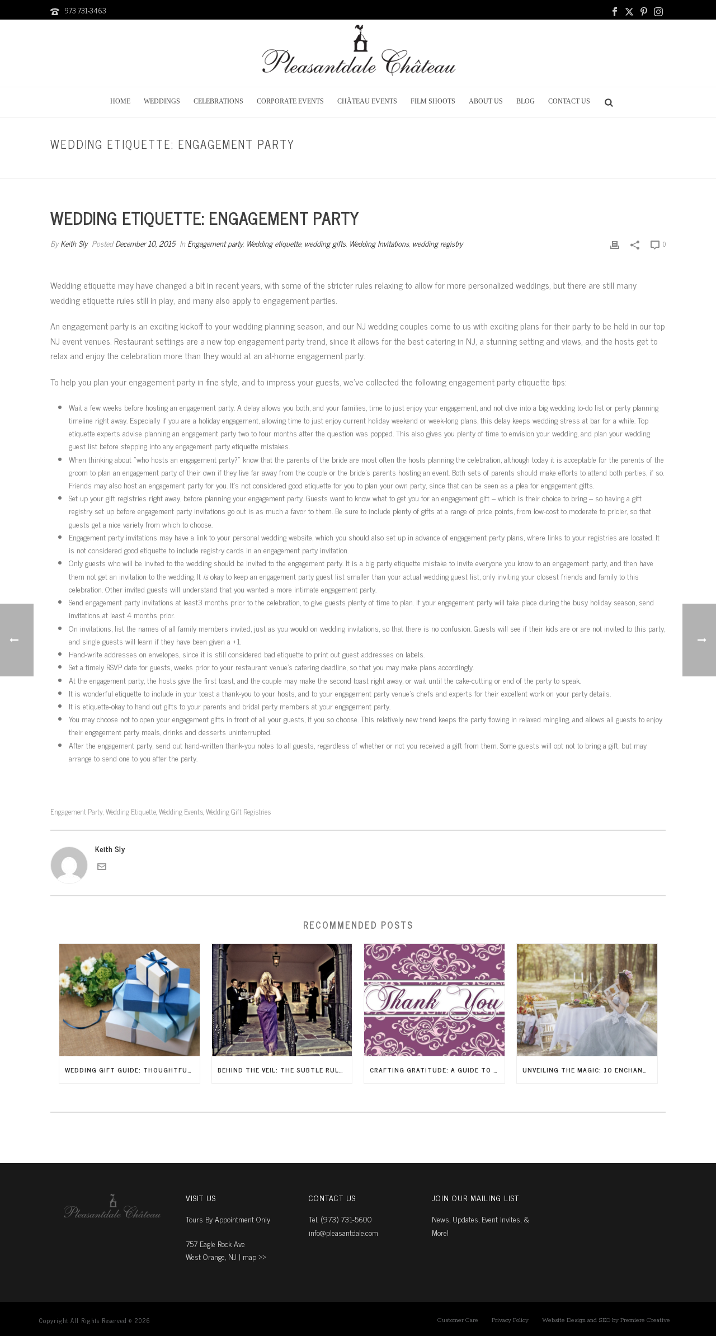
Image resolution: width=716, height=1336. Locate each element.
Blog (525, 101)
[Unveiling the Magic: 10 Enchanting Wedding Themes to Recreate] (587, 1000)
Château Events (367, 101)
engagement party (76, 811)
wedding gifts (325, 243)
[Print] (614, 243)
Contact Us (569, 101)
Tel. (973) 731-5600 (340, 1218)
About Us (486, 101)
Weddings (162, 101)
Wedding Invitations (379, 243)
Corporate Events (290, 101)
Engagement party (497, 168)
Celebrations (218, 101)
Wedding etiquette (273, 243)
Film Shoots (433, 101)
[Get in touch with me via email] (101, 867)
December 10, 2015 (145, 243)
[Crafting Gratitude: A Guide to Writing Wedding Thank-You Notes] (434, 1000)
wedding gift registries (238, 811)
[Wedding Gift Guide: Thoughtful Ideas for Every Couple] (129, 1000)
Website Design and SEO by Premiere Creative (606, 1320)
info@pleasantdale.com (343, 1232)
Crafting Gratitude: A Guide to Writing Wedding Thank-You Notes (437, 1069)
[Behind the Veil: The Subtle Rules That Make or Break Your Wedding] (282, 1000)
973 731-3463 (85, 10)
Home (120, 101)
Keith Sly (73, 243)
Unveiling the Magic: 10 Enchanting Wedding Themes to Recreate (589, 1069)
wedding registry (437, 243)
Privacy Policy (510, 1320)
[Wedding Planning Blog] (358, 53)
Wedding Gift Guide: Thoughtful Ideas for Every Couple (132, 1069)
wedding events (181, 811)
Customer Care (457, 1320)
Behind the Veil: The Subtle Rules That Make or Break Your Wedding (285, 1069)
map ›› (254, 1256)
